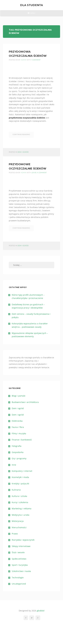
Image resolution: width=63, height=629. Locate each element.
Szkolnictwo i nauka (21, 571)
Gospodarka (17, 452)
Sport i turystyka (20, 565)
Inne (14, 464)
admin (23, 60)
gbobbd (40, 610)
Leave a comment (39, 173)
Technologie (18, 577)
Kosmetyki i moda (20, 477)
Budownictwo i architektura (25, 402)
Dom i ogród (23, 152)
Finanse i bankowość (22, 439)
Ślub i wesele (18, 552)
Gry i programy (19, 458)
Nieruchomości (19, 527)
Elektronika (17, 420)
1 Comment (36, 60)
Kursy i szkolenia (20, 502)
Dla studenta (31, 5)
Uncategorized (19, 583)
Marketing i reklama (21, 508)
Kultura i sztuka (19, 496)
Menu (31, 14)
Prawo (15, 533)
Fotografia (16, 446)
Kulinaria (16, 489)
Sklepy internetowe (21, 546)
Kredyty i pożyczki (20, 483)
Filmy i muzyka (19, 433)
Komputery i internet (22, 471)
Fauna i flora (18, 427)
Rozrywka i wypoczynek (23, 539)
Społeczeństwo (19, 558)
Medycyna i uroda (20, 514)
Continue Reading (21, 134)
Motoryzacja (18, 521)
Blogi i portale (18, 395)
